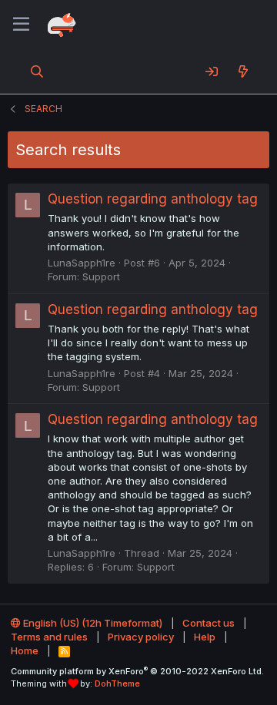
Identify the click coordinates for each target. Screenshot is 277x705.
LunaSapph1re (81, 263)
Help (204, 637)
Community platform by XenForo (137, 671)
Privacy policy (141, 637)
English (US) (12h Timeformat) (91, 623)
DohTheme (117, 683)
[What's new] (243, 71)
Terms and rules (49, 637)
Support (101, 276)
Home (24, 650)
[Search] (37, 71)
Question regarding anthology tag (153, 199)
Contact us (208, 623)
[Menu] (21, 24)
